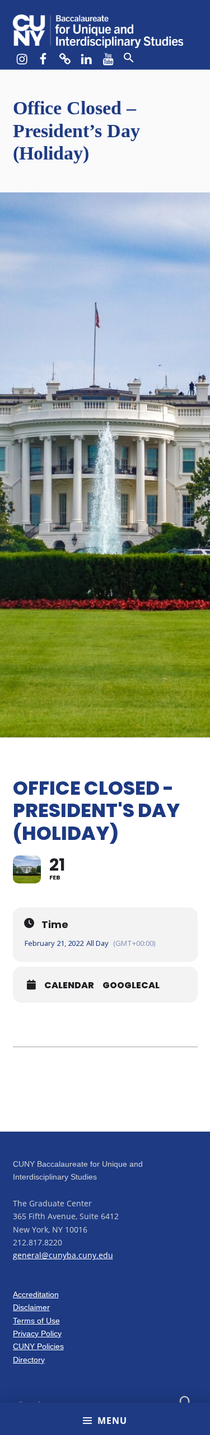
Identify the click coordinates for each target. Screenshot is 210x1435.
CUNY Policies (38, 1346)
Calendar (69, 985)
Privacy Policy (37, 1333)
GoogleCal (131, 985)
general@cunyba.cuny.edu (63, 1255)
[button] (129, 58)
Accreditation (36, 1294)
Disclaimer (31, 1307)
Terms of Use (36, 1320)
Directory (29, 1359)
